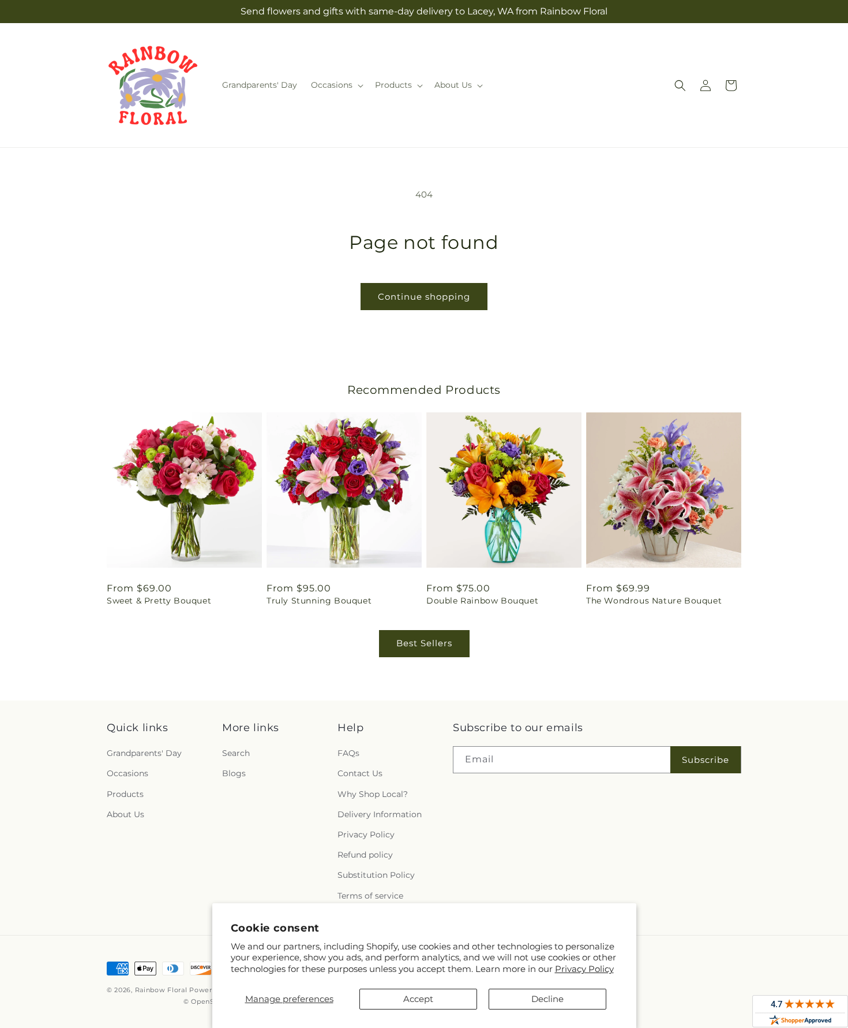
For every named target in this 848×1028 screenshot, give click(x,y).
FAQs (348, 753)
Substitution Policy (376, 875)
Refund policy (365, 855)
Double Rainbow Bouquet (482, 600)
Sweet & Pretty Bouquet (159, 600)
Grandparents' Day (144, 753)
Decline (547, 998)
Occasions (127, 773)
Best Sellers (424, 643)
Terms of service (370, 896)
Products (125, 794)
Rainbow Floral (161, 990)
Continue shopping (424, 296)
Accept (418, 998)
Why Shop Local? (372, 794)
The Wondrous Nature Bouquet (654, 600)
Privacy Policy (584, 968)
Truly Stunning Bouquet (319, 600)
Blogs (234, 773)
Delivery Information (379, 814)
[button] (336, 85)
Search (236, 753)
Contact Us (359, 773)
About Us (125, 814)
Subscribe (705, 759)
